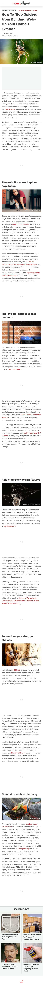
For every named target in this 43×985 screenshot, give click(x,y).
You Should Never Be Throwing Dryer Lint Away (10, 937)
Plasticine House (17, 753)
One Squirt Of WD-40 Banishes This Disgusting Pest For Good (31, 968)
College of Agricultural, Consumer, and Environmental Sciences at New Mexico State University (20, 601)
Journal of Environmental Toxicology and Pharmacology (19, 263)
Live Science (10, 109)
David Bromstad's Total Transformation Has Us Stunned (9, 967)
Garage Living (23, 848)
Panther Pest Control (20, 224)
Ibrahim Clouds (8, 33)
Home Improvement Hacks (28, 10)
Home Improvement (9, 10)
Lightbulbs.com (10, 526)
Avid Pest (16, 670)
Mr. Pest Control (15, 369)
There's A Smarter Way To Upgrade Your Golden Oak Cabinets (32, 937)
